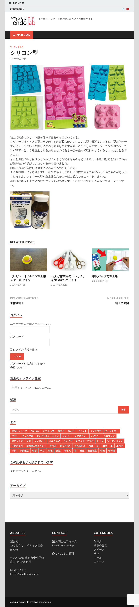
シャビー (66, 435)
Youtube (35, 431)
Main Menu (23, 35)
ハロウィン (109, 435)
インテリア (95, 431)
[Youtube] (128, 9)
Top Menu (18, 3)
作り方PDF (65, 445)
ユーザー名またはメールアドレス (30, 323)
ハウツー (95, 435)
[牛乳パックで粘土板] (110, 272)
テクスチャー (81, 435)
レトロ (100, 440)
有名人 (67, 450)
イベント (82, 431)
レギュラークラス (85, 440)
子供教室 (24, 450)
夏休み (119, 445)
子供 (14, 450)
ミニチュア (54, 440)
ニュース (99, 561)
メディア (68, 440)
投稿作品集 (100, 545)
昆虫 (58, 450)
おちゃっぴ (48, 431)
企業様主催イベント (36, 445)
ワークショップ (115, 440)
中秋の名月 (17, 445)
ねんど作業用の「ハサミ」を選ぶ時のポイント (68, 278)
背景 (102, 450)
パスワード (17, 336)
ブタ (28, 440)
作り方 (53, 445)
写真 (91, 445)
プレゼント (39, 440)
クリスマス (27, 435)
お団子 (61, 431)
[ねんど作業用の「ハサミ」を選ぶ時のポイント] (69, 272)
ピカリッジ (17, 440)
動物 (105, 445)
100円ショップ (19, 431)
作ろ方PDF (79, 445)
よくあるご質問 (64, 553)
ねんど (71, 431)
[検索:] (69, 410)
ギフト (15, 435)
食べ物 (111, 450)
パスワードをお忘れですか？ (27, 363)
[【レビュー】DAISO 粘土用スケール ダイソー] (28, 272)
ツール (13, 47)
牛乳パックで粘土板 (105, 276)
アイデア (99, 549)
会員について (18, 367)
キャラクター (111, 431)
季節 (34, 450)
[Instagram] (123, 9)
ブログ (20, 47)
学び (42, 450)
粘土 (82, 450)
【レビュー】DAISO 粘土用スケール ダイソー (28, 278)
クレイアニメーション (48, 435)
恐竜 (50, 450)
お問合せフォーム (66, 541)
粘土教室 (92, 450)
